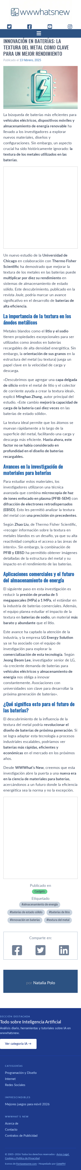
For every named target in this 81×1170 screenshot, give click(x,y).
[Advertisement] (40, 207)
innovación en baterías (26, 920)
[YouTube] (51, 26)
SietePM (60, 1163)
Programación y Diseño (21, 1072)
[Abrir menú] (40, 33)
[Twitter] (11, 26)
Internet (10, 1079)
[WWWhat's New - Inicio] (40, 12)
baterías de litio (60, 912)
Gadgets (39, 891)
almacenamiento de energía (40, 904)
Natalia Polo (44, 983)
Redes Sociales (15, 1085)
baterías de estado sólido (26, 912)
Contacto (11, 1129)
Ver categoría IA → (18, 1043)
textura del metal (58, 920)
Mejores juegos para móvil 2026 (27, 1104)
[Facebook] (31, 26)
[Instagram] (72, 26)
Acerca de (11, 1123)
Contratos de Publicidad (21, 1135)
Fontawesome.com (26, 1163)
